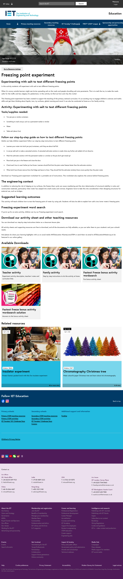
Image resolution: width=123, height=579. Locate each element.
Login (116, 4)
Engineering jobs (67, 536)
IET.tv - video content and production (104, 528)
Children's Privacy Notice (10, 439)
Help (3, 565)
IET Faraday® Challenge (70, 24)
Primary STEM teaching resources (13, 416)
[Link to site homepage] (21, 14)
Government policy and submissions (73, 547)
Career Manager (67, 516)
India (33, 477)
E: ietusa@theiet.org (68, 482)
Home (8, 24)
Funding (64, 416)
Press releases (96, 547)
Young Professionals (38, 547)
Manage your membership (40, 516)
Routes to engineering (69, 528)
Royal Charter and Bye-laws (10, 521)
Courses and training (68, 521)
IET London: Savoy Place (100, 480)
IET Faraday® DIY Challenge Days (13, 421)
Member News (36, 518)
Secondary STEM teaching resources (44, 416)
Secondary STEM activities (41, 418)
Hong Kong (35, 487)
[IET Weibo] (18, 456)
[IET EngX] (22, 456)
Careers (34, 424)
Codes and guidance (98, 526)
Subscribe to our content (100, 518)
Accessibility (66, 565)
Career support (66, 533)
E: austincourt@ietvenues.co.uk (102, 494)
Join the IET (35, 511)
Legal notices (117, 565)
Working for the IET (7, 528)
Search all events (7, 547)
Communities (36, 521)
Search (81, 4)
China (3, 487)
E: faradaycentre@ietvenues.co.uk (103, 485)
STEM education (67, 531)
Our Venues (95, 477)
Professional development (70, 513)
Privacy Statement (45, 565)
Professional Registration (70, 511)
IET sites (6, 4)
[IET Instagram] (2, 456)
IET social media (97, 552)
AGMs (3, 518)
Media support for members (101, 550)
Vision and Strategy (7, 513)
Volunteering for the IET (39, 545)
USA (63, 477)
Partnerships (36, 550)
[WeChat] (14, 456)
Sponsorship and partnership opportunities (113, 24)
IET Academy (66, 523)
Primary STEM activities (9, 418)
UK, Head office (6, 477)
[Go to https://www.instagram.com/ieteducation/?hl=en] (7, 401)
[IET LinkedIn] (6, 456)
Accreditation (66, 518)
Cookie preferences (22, 565)
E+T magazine (36, 528)
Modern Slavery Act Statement (92, 565)
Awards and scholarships (70, 550)
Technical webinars (68, 552)
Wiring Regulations (98, 523)
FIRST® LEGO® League (90, 24)
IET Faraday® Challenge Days (42, 421)
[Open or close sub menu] (17, 24)
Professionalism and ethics (40, 523)
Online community (37, 557)
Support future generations (40, 555)
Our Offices (4, 474)
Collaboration (36, 552)
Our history (5, 511)
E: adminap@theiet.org (39, 492)
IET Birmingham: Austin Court (102, 490)
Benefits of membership (39, 513)
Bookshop (95, 521)
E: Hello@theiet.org (7, 482)
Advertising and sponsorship (10, 531)
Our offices (5, 523)
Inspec (94, 516)
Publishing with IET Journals (101, 511)
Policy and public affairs (69, 545)
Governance (5, 516)
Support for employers (69, 526)
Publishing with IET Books (100, 513)
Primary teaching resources (30, 24)
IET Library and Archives (39, 526)
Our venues (5, 526)
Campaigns (95, 545)
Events (3, 545)
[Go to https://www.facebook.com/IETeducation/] (3, 401)
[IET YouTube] (10, 456)
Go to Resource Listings (12, 69)
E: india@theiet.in (37, 482)
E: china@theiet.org (7, 492)
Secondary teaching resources (51, 24)
